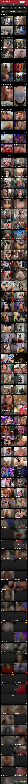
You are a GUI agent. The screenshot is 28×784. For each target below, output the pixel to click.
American (5, 14)
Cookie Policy (18, 779)
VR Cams (3, 132)
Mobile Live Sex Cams (6, 84)
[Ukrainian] (15, 8)
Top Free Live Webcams (7, 37)
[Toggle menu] (1, 2)
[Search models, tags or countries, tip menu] (26, 5)
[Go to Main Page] (8, 1)
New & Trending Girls (6, 109)
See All (25, 14)
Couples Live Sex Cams (7, 61)
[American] (11, 8)
